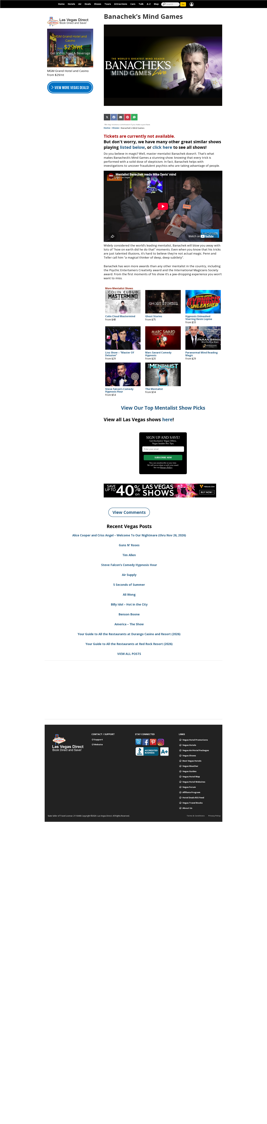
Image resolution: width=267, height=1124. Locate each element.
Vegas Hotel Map (191, 776)
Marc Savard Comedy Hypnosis (158, 354)
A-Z (149, 3)
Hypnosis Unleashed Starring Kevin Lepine (198, 317)
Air (79, 3)
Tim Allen (129, 555)
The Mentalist (154, 389)
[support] (191, 4)
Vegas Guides (189, 771)
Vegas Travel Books (192, 802)
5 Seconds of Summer (129, 585)
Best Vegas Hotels (191, 760)
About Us (187, 808)
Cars (132, 3)
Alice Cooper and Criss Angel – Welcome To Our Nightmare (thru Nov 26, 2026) (129, 535)
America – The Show (129, 624)
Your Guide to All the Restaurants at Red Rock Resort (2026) (129, 644)
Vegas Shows (189, 755)
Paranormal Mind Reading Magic (201, 354)
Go (183, 4)
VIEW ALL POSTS (129, 654)
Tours (107, 3)
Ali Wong (129, 595)
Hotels (71, 3)
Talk (141, 3)
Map (156, 3)
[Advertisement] (133, 697)
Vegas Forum (189, 787)
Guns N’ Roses (129, 545)
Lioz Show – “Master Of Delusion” (119, 354)
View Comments (129, 512)
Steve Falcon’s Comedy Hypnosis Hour (119, 390)
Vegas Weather (190, 766)
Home (61, 3)
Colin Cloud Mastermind (120, 316)
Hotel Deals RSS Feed (193, 797)
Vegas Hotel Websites (193, 781)
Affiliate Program (191, 792)
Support (98, 739)
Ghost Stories (153, 316)
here (167, 419)
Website (98, 744)
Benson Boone (129, 614)
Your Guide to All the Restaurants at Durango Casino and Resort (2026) (129, 634)
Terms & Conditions (196, 816)
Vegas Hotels (189, 745)
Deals (88, 3)
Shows (97, 3)
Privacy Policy (214, 816)
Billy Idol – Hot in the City (129, 604)
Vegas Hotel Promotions (195, 739)
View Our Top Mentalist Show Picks (163, 407)
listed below (132, 147)
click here (162, 147)
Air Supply (129, 575)
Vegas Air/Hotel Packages (195, 750)
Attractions (120, 3)
